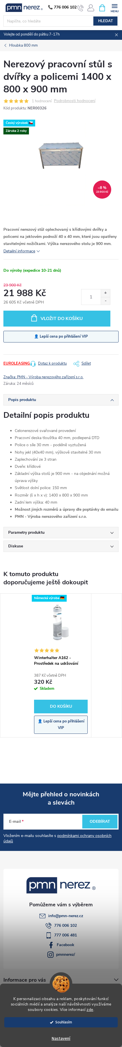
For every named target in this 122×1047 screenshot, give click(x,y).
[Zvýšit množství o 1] (105, 293)
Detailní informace (19, 251)
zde (90, 1009)
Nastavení (61, 1039)
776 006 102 (65, 925)
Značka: (43, 377)
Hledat (105, 21)
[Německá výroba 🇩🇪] (61, 623)
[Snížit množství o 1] (105, 301)
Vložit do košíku (62, 318)
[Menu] (114, 7)
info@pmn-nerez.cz (65, 916)
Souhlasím (63, 1022)
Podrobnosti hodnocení (74, 101)
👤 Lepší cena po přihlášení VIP (61, 336)
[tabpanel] (61, 666)
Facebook (65, 945)
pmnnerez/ (65, 954)
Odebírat (100, 821)
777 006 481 (65, 935)
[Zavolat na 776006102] (80, 8)
